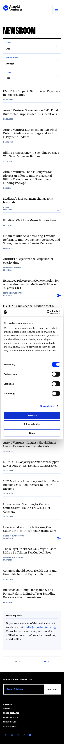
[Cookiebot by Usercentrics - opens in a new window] (46, 312)
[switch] (56, 374)
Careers (7, 704)
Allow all (32, 415)
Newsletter (9, 726)
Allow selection (32, 424)
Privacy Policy (10, 717)
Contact (7, 708)
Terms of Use (10, 722)
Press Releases (11, 713)
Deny (32, 433)
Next (46, 662)
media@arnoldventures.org (40, 627)
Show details (47, 406)
